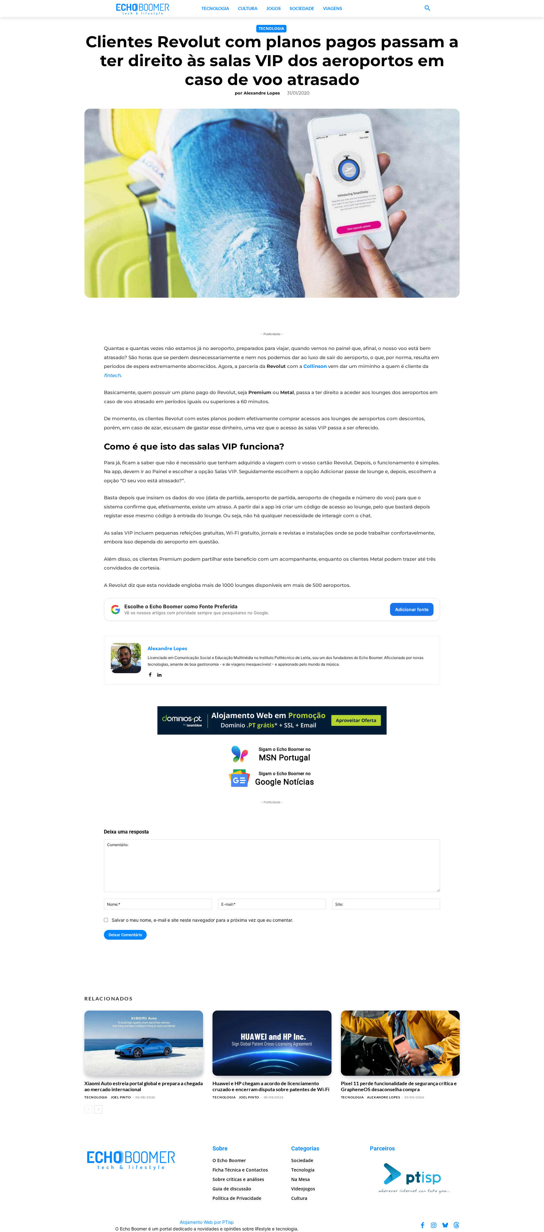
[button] (427, 8)
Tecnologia (271, 28)
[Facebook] (150, 673)
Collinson (315, 366)
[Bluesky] (445, 1225)
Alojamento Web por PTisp (207, 1222)
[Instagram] (434, 1225)
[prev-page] (88, 1109)
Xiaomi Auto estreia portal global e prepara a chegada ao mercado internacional (143, 1086)
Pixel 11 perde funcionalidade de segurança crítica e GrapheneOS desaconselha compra (399, 1086)
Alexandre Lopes (262, 92)
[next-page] (98, 1109)
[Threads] (456, 1225)
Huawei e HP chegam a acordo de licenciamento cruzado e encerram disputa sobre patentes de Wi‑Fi (270, 1086)
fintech (112, 375)
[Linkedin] (159, 673)
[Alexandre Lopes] (126, 660)
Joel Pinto (121, 1097)
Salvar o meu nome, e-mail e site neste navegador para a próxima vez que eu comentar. (202, 920)
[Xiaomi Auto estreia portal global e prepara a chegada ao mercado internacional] (143, 1043)
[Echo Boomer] (143, 8)
